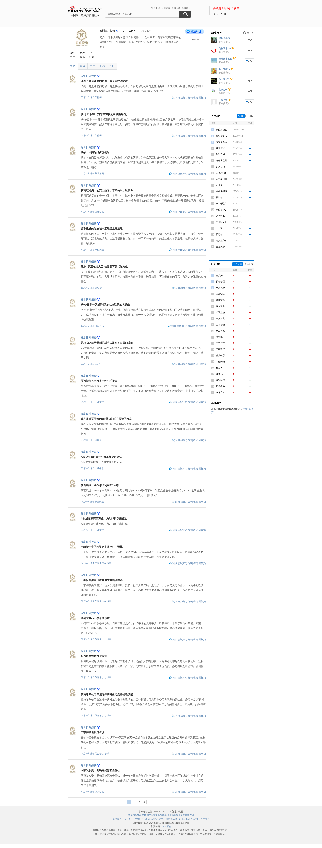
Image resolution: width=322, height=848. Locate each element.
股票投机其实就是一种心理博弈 (99, 380)
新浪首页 (185, 8)
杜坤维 (219, 197)
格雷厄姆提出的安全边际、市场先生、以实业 (107, 190)
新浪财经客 (221, 129)
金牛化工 (220, 374)
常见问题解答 (134, 815)
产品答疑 (205, 819)
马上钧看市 (224, 69)
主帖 (72, 66)
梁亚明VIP (221, 222)
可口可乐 (99, 326)
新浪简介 (117, 819)
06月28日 (85, 173)
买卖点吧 (220, 166)
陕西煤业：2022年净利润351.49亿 (100, 485)
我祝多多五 (221, 142)
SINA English (182, 819)
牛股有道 (223, 100)
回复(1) (202, 135)
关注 (92, 66)
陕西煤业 (99, 501)
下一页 (141, 801)
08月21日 (85, 97)
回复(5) (202, 173)
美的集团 (99, 173)
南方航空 (220, 343)
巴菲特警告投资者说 (92, 732)
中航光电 (220, 361)
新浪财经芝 (221, 209)
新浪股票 (175, 8)
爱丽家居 (220, 349)
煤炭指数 (99, 791)
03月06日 (85, 501)
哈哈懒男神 (221, 191)
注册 (224, 14)
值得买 (98, 97)
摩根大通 (99, 249)
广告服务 (139, 819)
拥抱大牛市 (224, 38)
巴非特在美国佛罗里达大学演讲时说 (102, 580)
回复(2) (202, 601)
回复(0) (202, 97)
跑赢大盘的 (221, 160)
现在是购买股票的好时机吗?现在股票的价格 (106, 418)
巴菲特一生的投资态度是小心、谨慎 (102, 546)
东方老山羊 (221, 179)
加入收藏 (155, 8)
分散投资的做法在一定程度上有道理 (102, 228)
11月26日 (85, 287)
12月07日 (85, 211)
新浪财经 (165, 8)
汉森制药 (220, 294)
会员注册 (194, 819)
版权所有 (166, 826)
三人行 (98, 364)
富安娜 (219, 275)
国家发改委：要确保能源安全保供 (100, 770)
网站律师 (170, 819)
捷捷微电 (220, 386)
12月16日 (85, 791)
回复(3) (202, 468)
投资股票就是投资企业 (94, 656)
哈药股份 (220, 312)
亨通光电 (220, 287)
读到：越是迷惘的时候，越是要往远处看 (104, 81)
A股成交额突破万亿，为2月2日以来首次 (104, 518)
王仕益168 (221, 228)
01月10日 (85, 753)
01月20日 (85, 715)
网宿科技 (220, 380)
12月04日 (85, 249)
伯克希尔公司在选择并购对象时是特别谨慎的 (107, 694)
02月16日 (85, 530)
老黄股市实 (221, 240)
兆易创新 (220, 331)
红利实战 (220, 154)
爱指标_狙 (221, 173)
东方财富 (220, 318)
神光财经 (220, 148)
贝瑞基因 (220, 281)
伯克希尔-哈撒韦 (103, 563)
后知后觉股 (221, 136)
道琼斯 (98, 287)
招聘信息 (159, 819)
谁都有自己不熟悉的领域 (95, 618)
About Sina (128, 819)
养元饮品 (220, 355)
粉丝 (102, 66)
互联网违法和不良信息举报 (155, 815)
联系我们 (149, 819)
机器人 (219, 368)
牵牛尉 (219, 185)
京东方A (220, 392)
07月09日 (85, 135)
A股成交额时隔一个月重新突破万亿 (101, 457)
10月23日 (85, 326)
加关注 (249, 40)
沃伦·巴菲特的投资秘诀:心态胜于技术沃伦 (105, 304)
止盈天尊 (220, 246)
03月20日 (85, 468)
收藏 (82, 66)
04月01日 (85, 402)
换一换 (250, 33)
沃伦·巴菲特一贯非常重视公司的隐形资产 (105, 114)
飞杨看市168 (225, 48)
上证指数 (99, 211)
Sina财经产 (221, 203)
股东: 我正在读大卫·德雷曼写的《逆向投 (104, 266)
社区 (112, 66)
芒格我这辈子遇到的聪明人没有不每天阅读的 (107, 342)
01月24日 (85, 601)
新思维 (219, 234)
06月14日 (85, 364)
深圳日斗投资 (107, 30)
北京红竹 (223, 89)
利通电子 (220, 337)
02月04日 (85, 563)
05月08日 (85, 440)
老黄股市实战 (225, 58)
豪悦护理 (220, 300)
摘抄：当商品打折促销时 (95, 152)
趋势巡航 (220, 216)
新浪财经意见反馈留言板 (181, 815)
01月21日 (85, 677)
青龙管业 (220, 306)
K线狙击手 (224, 79)
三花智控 (220, 324)
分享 (190, 97)
